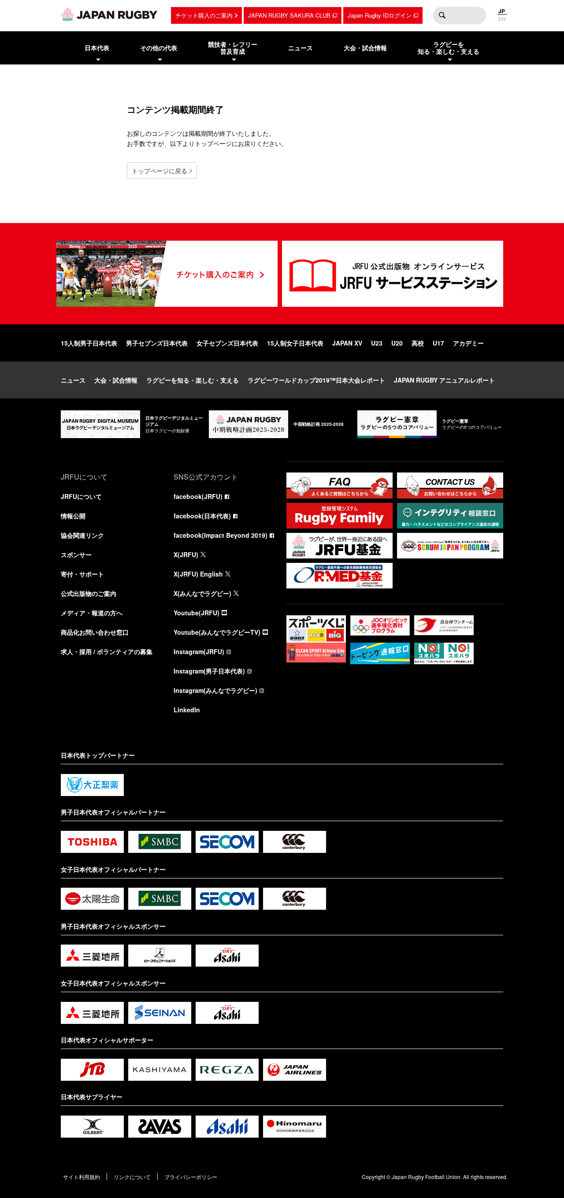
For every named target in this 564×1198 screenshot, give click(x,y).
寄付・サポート (82, 573)
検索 (442, 15)
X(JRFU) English (198, 573)
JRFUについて (81, 496)
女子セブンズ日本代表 (227, 343)
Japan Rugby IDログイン (380, 15)
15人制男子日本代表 (89, 343)
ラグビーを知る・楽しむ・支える (192, 380)
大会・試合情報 (115, 380)
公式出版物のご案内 (88, 593)
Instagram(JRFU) (199, 651)
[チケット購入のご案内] (167, 274)
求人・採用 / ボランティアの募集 (106, 651)
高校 (418, 343)
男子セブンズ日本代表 (157, 343)
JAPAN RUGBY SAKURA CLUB (289, 15)
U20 (397, 343)
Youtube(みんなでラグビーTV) (217, 632)
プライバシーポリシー (190, 1176)
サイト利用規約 (81, 1176)
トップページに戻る (159, 170)
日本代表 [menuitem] (97, 47)
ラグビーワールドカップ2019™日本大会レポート (316, 380)
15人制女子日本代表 (295, 343)
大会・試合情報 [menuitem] (365, 47)
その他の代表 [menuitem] (158, 47)
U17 (438, 343)
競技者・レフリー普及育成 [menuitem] (232, 48)
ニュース (73, 380)
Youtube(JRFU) (196, 612)
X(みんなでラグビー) (202, 593)
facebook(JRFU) (198, 496)
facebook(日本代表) (202, 515)
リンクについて (132, 1176)
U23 (376, 343)
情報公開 (73, 515)
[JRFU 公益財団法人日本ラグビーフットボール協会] (109, 14)
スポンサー (76, 554)
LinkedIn (187, 709)
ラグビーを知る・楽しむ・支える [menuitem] (448, 48)
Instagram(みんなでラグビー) (215, 690)
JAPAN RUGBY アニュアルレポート (444, 380)
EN (502, 19)
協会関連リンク (82, 535)
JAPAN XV (347, 343)
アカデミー (468, 343)
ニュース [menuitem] (300, 47)
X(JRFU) (186, 554)
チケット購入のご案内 (204, 15)
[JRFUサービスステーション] (392, 274)
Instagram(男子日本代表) (209, 670)
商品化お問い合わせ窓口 (95, 632)
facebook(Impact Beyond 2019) (220, 535)
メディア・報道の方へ (91, 612)
